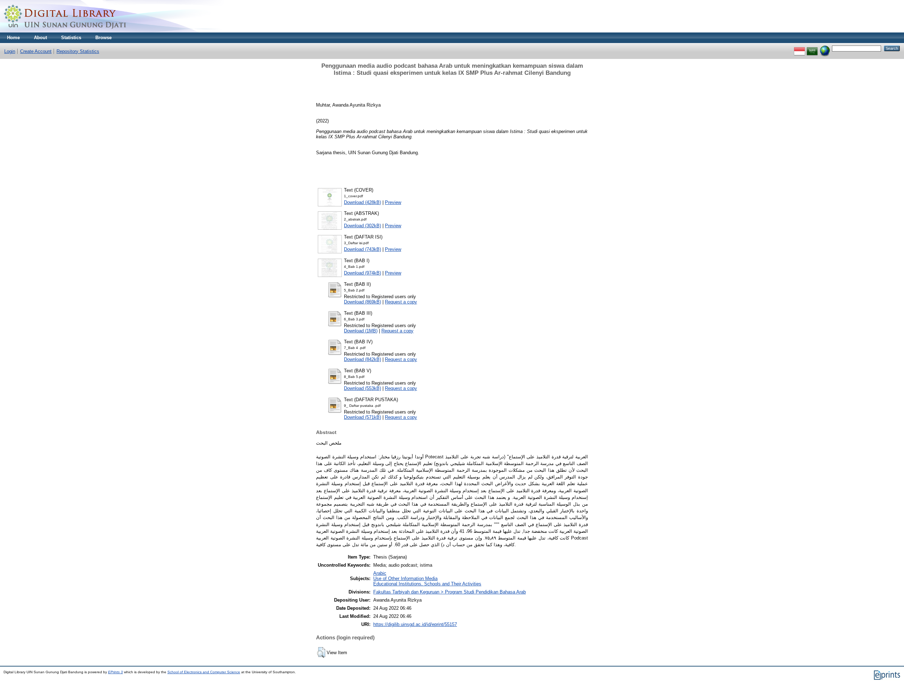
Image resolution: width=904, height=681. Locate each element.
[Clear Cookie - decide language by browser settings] (825, 48)
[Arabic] (812, 48)
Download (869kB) (362, 302)
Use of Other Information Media (405, 578)
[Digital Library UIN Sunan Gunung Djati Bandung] (65, 31)
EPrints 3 (115, 672)
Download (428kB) (362, 202)
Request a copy (401, 302)
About (40, 37)
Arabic (379, 573)
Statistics (71, 37)
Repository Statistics (77, 51)
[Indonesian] (799, 48)
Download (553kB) (362, 388)
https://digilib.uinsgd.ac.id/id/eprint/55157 (415, 624)
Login (9, 51)
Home (13, 37)
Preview (393, 202)
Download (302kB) (362, 225)
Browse (103, 37)
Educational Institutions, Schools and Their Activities (427, 583)
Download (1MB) (360, 330)
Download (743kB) (362, 249)
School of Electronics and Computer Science (203, 672)
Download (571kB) (362, 417)
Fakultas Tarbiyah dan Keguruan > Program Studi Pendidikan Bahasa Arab (449, 592)
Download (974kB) (362, 273)
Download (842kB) (362, 359)
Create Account (36, 51)
